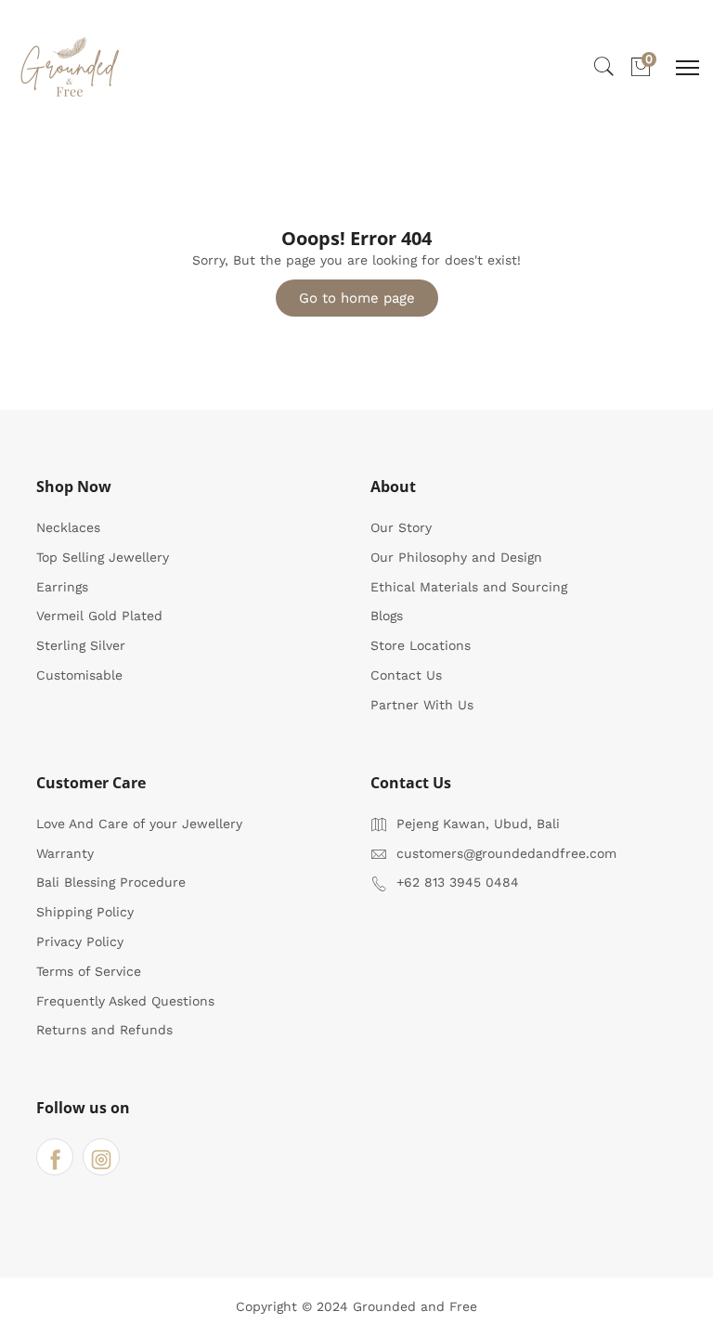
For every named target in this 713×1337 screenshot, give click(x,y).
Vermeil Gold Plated (99, 615)
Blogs (386, 615)
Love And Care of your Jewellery (139, 823)
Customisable (79, 675)
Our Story (401, 527)
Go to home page (357, 298)
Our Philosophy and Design (456, 557)
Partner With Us (421, 704)
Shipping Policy (85, 911)
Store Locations (420, 645)
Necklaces (68, 527)
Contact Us (406, 675)
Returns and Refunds (104, 1029)
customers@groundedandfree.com (506, 853)
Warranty (65, 853)
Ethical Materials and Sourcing (468, 586)
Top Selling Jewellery (102, 557)
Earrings (62, 586)
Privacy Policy (79, 941)
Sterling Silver (80, 645)
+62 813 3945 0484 (457, 882)
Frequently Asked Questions (125, 1000)
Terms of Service (88, 971)
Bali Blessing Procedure (111, 882)
